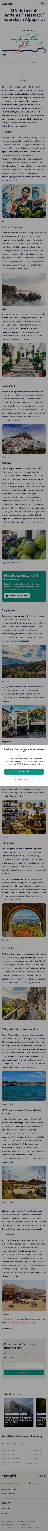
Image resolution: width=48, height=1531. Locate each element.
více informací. (33, 764)
